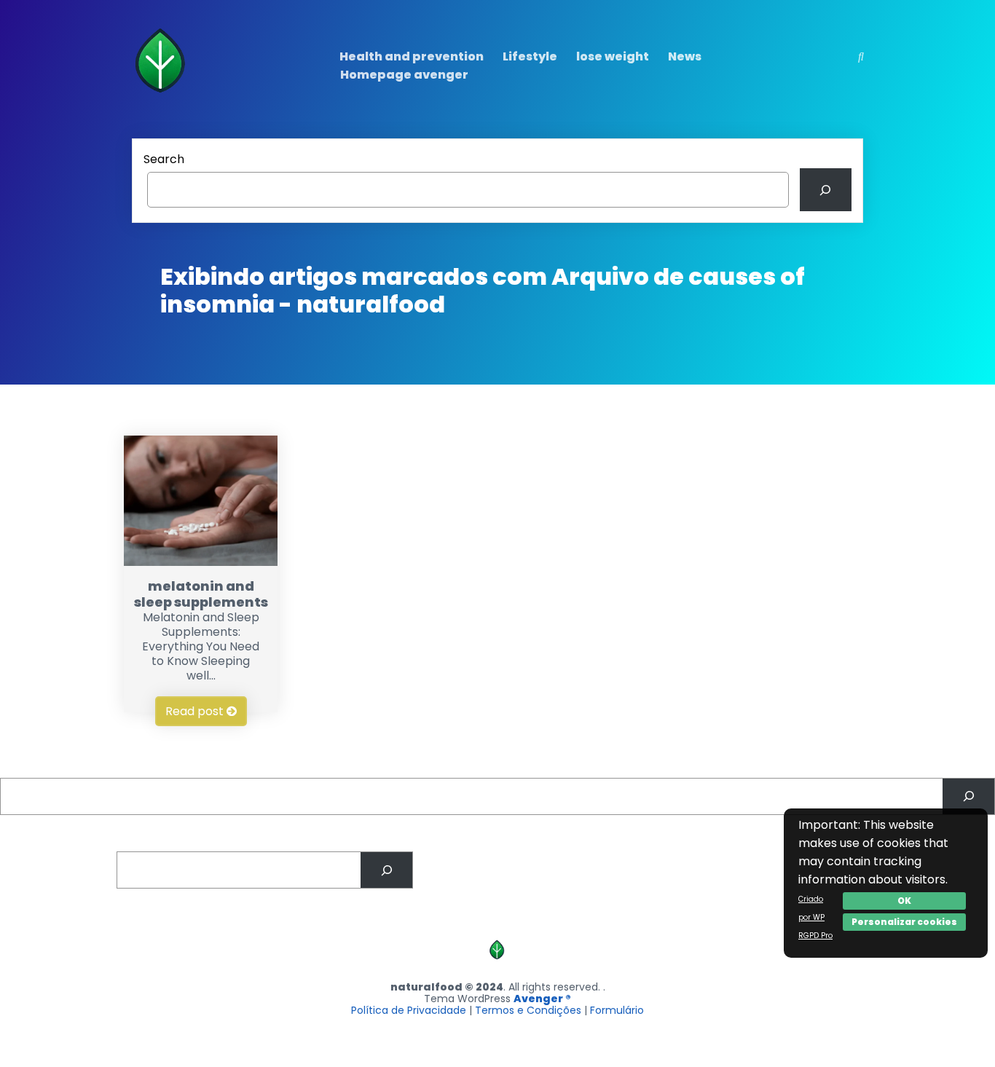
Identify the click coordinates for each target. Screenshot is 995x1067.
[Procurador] (968, 796)
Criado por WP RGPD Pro (815, 917)
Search (163, 159)
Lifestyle (530, 56)
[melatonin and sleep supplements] (201, 562)
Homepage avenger (404, 74)
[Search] (826, 189)
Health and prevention (411, 56)
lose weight (612, 56)
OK (904, 900)
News (684, 56)
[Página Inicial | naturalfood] (162, 95)
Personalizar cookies (904, 922)
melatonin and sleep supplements (201, 594)
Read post (196, 711)
